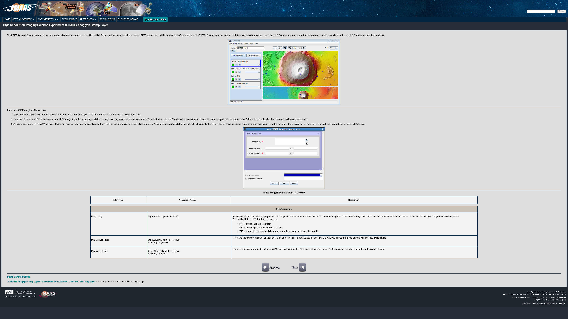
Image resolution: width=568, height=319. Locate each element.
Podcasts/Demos (127, 19)
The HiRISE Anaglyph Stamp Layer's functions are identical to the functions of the (45, 281)
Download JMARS (155, 19)
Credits (562, 304)
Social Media (107, 19)
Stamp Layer (89, 281)
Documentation (46, 20)
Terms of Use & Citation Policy (545, 304)
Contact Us (526, 304)
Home (7, 19)
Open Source (69, 19)
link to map (561, 297)
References (86, 20)
